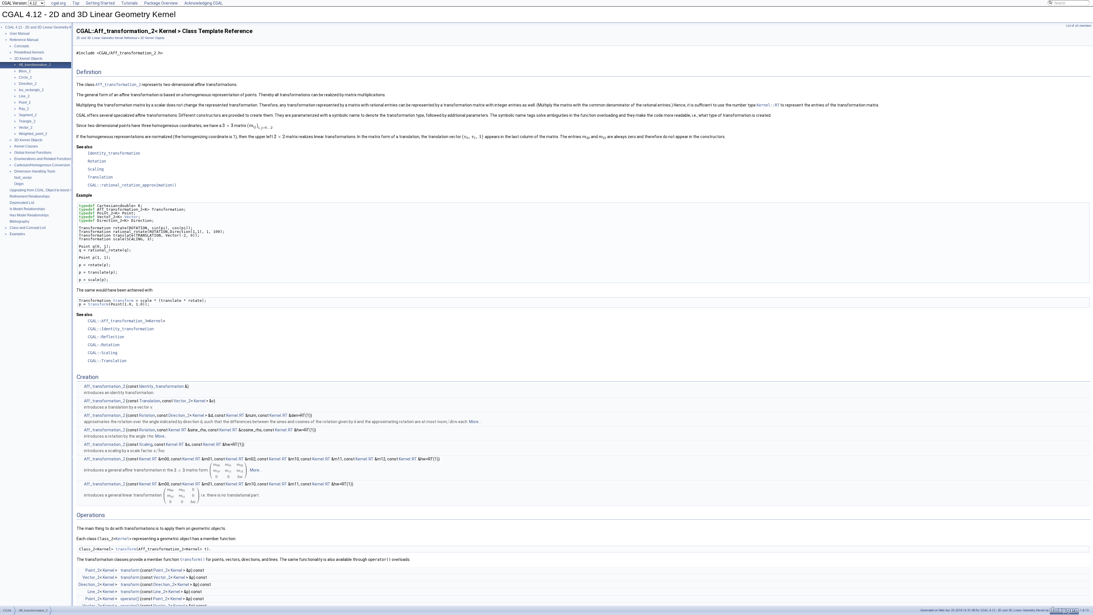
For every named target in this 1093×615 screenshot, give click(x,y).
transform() (192, 559)
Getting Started (100, 3)
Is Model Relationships (27, 209)
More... (475, 421)
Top (75, 3)
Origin (19, 184)
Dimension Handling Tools (34, 171)
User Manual (20, 34)
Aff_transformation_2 (35, 65)
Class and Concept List (28, 228)
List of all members (1079, 26)
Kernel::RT (768, 105)
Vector (131, 217)
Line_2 (24, 96)
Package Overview (161, 3)
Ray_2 (24, 109)
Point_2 (25, 102)
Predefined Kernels (29, 52)
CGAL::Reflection (106, 337)
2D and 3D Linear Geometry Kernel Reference (106, 38)
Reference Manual (24, 40)
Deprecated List (22, 203)
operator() (129, 598)
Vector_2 (25, 128)
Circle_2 (25, 77)
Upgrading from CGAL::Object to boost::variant (45, 190)
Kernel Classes (26, 146)
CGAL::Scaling (102, 352)
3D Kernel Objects (28, 140)
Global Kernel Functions (33, 153)
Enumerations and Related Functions (43, 159)
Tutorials (129, 3)
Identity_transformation (114, 153)
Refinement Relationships (30, 196)
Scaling (96, 169)
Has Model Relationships (29, 215)
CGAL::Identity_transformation (121, 329)
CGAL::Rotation (104, 345)
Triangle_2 (27, 121)
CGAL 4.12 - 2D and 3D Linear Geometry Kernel (42, 27)
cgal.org (58, 3)
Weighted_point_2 (33, 134)
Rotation (97, 161)
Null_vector (23, 178)
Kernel (156, 321)
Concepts (21, 46)
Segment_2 (28, 115)
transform (123, 300)
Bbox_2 (25, 71)
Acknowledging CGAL (203, 3)
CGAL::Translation (107, 360)
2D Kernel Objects (28, 59)
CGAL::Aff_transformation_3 (117, 321)
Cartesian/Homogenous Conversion (42, 165)
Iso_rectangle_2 (31, 90)
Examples (17, 234)
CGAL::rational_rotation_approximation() (132, 185)
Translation (100, 177)
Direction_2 (28, 84)
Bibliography (19, 222)
